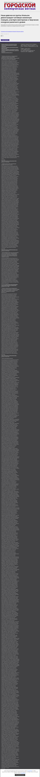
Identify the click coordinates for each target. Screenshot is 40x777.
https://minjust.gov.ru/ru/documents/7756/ (8, 160)
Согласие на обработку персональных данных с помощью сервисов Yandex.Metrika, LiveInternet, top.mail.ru (10, 50)
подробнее (29, 770)
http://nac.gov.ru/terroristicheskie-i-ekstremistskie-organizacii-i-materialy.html (9, 285)
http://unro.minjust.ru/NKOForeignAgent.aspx (9, 249)
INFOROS (30, 51)
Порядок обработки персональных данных (9, 44)
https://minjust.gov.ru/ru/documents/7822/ (8, 355)
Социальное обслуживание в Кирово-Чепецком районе (12, 31)
